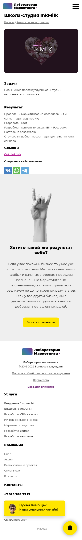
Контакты (10, 476)
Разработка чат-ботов (18, 436)
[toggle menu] (76, 7)
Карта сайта (41, 380)
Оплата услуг (13, 470)
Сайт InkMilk (12, 154)
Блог (7, 454)
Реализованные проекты (20, 465)
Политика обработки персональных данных (41, 373)
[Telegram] (25, 170)
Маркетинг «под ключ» (19, 425)
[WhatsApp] (16, 170)
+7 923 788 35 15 (17, 494)
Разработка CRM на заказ (21, 414)
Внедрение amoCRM (18, 408)
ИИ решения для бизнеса (21, 419)
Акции (8, 459)
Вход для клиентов (41, 386)
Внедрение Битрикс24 (19, 403)
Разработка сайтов (16, 430)
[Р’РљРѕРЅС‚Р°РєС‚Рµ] (8, 170)
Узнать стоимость (41, 322)
